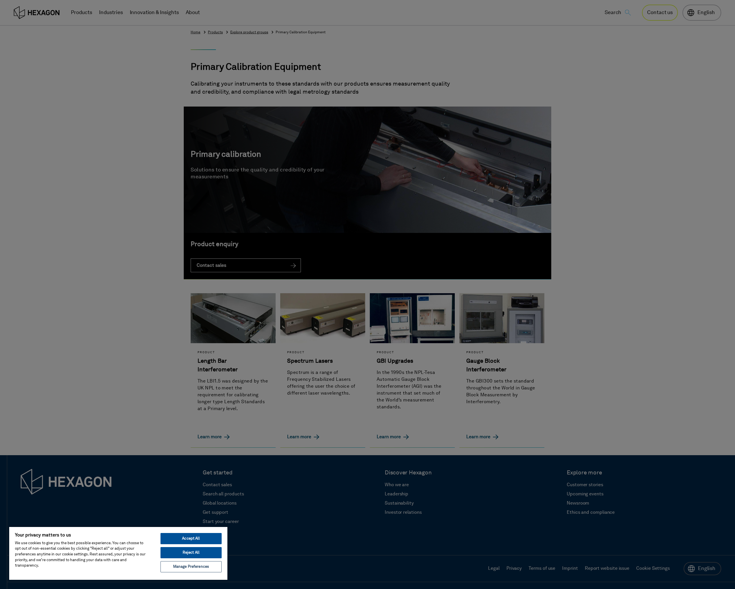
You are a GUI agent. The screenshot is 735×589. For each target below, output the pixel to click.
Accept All (191, 538)
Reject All (191, 553)
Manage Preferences (191, 567)
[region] (118, 553)
